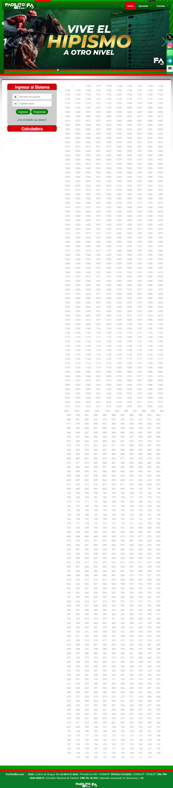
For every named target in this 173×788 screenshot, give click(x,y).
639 (87, 553)
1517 (139, 185)
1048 (129, 389)
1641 (98, 133)
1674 (67, 120)
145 (78, 748)
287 (87, 692)
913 (96, 445)
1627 (139, 137)
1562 (88, 168)
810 (132, 484)
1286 (150, 285)
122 (96, 757)
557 (132, 583)
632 (149, 553)
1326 (150, 267)
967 (105, 423)
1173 (77, 337)
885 (149, 454)
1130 (108, 354)
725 (105, 518)
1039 (119, 393)
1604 (67, 150)
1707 (139, 103)
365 (78, 661)
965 (123, 423)
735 (114, 514)
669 (114, 540)
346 (149, 666)
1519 (119, 185)
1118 (129, 358)
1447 (139, 215)
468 (141, 618)
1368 (129, 250)
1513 (77, 189)
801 (114, 488)
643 (149, 549)
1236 (150, 306)
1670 (108, 120)
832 (132, 475)
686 (158, 532)
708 (158, 523)
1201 (98, 324)
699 (141, 527)
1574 (67, 163)
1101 (98, 367)
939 (158, 432)
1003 (76, 410)
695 (78, 532)
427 (114, 635)
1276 (150, 289)
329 (105, 674)
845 (114, 471)
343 (78, 670)
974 (141, 419)
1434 (67, 224)
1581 (98, 159)
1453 (77, 215)
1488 (129, 198)
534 (141, 592)
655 (141, 545)
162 (123, 739)
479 (141, 614)
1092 (88, 371)
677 (141, 536)
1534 (67, 181)
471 (114, 618)
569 (123, 579)
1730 (108, 94)
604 (105, 566)
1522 (88, 185)
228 (123, 713)
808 (149, 484)
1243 (77, 306)
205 (132, 722)
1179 (119, 332)
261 (123, 700)
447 (132, 627)
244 (78, 709)
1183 (77, 332)
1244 (67, 306)
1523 (77, 185)
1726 (150, 94)
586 (69, 575)
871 (78, 462)
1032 (88, 397)
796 (158, 488)
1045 (160, 389)
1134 (67, 354)
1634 (67, 137)
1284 (67, 289)
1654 (67, 129)
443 (69, 631)
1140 (108, 350)
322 (69, 679)
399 (69, 648)
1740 (108, 90)
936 (87, 436)
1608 (129, 146)
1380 (108, 246)
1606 (150, 146)
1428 (129, 224)
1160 (108, 341)
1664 (67, 124)
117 (141, 757)
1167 (139, 337)
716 (87, 523)
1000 (107, 410)
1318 (129, 272)
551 (87, 588)
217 (123, 718)
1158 (129, 341)
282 (132, 692)
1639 (119, 133)
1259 (119, 298)
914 (87, 445)
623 (132, 558)
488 (158, 610)
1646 (150, 129)
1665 (160, 120)
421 (69, 640)
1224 (67, 315)
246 (158, 705)
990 (96, 415)
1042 (88, 393)
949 (69, 432)
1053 (77, 389)
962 (149, 423)
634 (132, 553)
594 (96, 571)
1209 (119, 319)
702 (114, 527)
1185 (160, 328)
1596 (150, 150)
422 (158, 635)
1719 (119, 99)
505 (105, 605)
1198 (129, 324)
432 (69, 635)
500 (149, 605)
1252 (88, 302)
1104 (67, 367)
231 (96, 713)
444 (158, 627)
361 (114, 661)
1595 (160, 150)
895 (158, 449)
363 (96, 661)
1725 (160, 94)
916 (69, 445)
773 (69, 501)
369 (141, 657)
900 (114, 449)
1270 (108, 293)
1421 (98, 228)
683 (87, 536)
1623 (77, 142)
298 (87, 688)
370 (132, 657)
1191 (98, 328)
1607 (139, 146)
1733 (77, 94)
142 (105, 748)
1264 (67, 298)
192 (149, 726)
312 (158, 679)
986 (132, 415)
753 (149, 506)
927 (69, 441)
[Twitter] (170, 37)
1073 (77, 380)
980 (87, 419)
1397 (139, 237)
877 (123, 458)
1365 (160, 250)
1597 (139, 150)
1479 (119, 202)
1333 (77, 267)
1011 (98, 406)
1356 (150, 254)
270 (141, 696)
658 (114, 545)
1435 (160, 220)
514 (123, 601)
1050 (108, 389)
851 (158, 467)
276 (87, 696)
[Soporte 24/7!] (170, 61)
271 (132, 696)
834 (114, 475)
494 (105, 610)
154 (96, 744)
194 (132, 726)
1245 (160, 302)
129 (123, 752)
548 (114, 588)
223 (69, 718)
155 (87, 744)
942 (132, 432)
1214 (67, 319)
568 (132, 579)
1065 (160, 380)
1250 (108, 302)
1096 (150, 367)
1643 (77, 133)
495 (96, 610)
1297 (139, 280)
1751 (98, 85)
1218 (129, 315)
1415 (160, 228)
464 (78, 623)
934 (105, 436)
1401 (98, 237)
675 (158, 536)
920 (132, 441)
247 (149, 705)
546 (132, 588)
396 (96, 648)
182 (141, 731)
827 (78, 480)
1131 (98, 354)
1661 (98, 124)
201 (69, 726)
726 (96, 518)
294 (123, 688)
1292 (88, 285)
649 (96, 549)
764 (149, 501)
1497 (139, 194)
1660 (108, 124)
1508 (129, 189)
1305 (160, 276)
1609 (119, 146)
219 (105, 718)
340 (105, 670)
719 (158, 518)
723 (123, 518)
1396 (150, 237)
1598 (129, 150)
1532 (88, 181)
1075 (160, 376)
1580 (108, 159)
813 (105, 484)
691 (114, 532)
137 (149, 748)
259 (141, 700)
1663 (77, 124)
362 (105, 661)
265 (87, 700)
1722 (88, 99)
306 (114, 683)
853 (141, 467)
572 (96, 579)
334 (158, 670)
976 (123, 419)
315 (132, 679)
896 (149, 449)
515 (114, 601)
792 (96, 493)
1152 (88, 345)
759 (96, 506)
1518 (129, 185)
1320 (108, 272)
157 (69, 744)
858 (96, 467)
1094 (67, 371)
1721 (98, 99)
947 (87, 432)
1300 (108, 280)
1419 (119, 228)
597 (69, 571)
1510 (108, 189)
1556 (150, 168)
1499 (119, 194)
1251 (98, 302)
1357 (139, 254)
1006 (150, 406)
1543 (77, 176)
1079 (119, 376)
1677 (139, 116)
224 (158, 713)
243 (87, 709)
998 (126, 410)
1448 (129, 215)
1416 (150, 228)
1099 (119, 367)
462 (96, 623)
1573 (77, 163)
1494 (67, 198)
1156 (150, 341)
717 (78, 523)
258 (149, 700)
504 (114, 605)
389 (158, 648)
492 (123, 610)
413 (141, 640)
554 (158, 583)
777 (132, 497)
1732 (88, 94)
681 (105, 536)
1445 (160, 215)
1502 (88, 194)
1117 (139, 358)
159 (149, 739)
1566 (150, 163)
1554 (67, 172)
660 (96, 545)
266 (78, 700)
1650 (108, 129)
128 (132, 752)
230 (105, 713)
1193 (77, 328)
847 (96, 471)
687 (149, 532)
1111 (98, 363)
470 (123, 618)
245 (69, 709)
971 (69, 423)
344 (69, 670)
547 (123, 588)
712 (123, 523)
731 (149, 514)
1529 (119, 181)
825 (96, 480)
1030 (108, 397)
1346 (150, 259)
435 (141, 631)
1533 (77, 181)
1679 (119, 116)
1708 (129, 103)
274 (105, 696)
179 (69, 735)
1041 (98, 393)
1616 (150, 142)
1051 (98, 389)
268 (158, 696)
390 (149, 648)
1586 (150, 155)
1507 (139, 189)
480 (132, 614)
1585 (160, 155)
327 (123, 674)
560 (105, 583)
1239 (119, 306)
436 (132, 631)
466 (158, 618)
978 (105, 419)
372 (114, 657)
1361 (98, 254)
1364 (67, 254)
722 (132, 518)
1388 (129, 241)
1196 (150, 324)
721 (141, 518)
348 (132, 666)
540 (87, 592)
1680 (108, 116)
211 (78, 722)
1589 (119, 155)
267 (69, 700)
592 (114, 571)
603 (114, 566)
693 (96, 532)
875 (141, 458)
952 (141, 428)
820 (141, 480)
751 (69, 510)
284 (114, 692)
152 (114, 744)
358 (141, 661)
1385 (160, 241)
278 (69, 696)
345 (158, 666)
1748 (129, 85)
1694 (67, 112)
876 (132, 458)
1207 (139, 319)
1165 (160, 337)
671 (96, 540)
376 (78, 657)
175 (105, 735)
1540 (108, 176)
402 (141, 644)
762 (69, 506)
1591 (98, 155)
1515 (160, 185)
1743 (77, 90)
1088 (129, 371)
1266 (150, 293)
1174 (67, 337)
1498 (129, 194)
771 (87, 501)
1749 (119, 85)
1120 (108, 358)
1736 (150, 90)
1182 (88, 332)
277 (78, 696)
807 (158, 484)
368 (149, 657)
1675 (160, 116)
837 (87, 475)
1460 (108, 211)
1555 (160, 168)
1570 (108, 163)
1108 (129, 363)
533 (149, 592)
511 (149, 601)
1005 (160, 406)
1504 (67, 194)
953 (132, 428)
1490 (108, 198)
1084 (67, 376)
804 (87, 488)
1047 (139, 389)
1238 (129, 306)
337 (132, 670)
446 (141, 627)
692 (105, 532)
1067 (139, 380)
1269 (119, 293)
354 (78, 666)
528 (96, 596)
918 (149, 441)
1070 (108, 380)
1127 (139, 354)
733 (132, 514)
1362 (88, 254)
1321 (98, 272)
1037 (139, 393)
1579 (119, 159)
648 (105, 549)
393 (123, 648)
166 (87, 739)
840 (158, 471)
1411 (98, 233)
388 (69, 653)
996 (144, 410)
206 (123, 722)
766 (132, 501)
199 (87, 726)
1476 (150, 202)
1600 (108, 150)
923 (105, 441)
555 (149, 583)
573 (87, 579)
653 (158, 545)
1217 (139, 315)
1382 (88, 246)
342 (87, 670)
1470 (108, 207)
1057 (139, 384)
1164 (67, 341)
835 (105, 475)
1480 (108, 202)
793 (87, 493)
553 (69, 588)
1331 (98, 267)
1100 (108, 367)
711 (132, 523)
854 (132, 467)
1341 (98, 263)
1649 (119, 129)
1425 (160, 224)
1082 (88, 376)
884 (158, 454)
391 (141, 648)
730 (158, 514)
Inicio (130, 5)
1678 (129, 116)
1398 (129, 237)
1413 (77, 233)
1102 (88, 367)
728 (78, 518)
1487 (139, 198)
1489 (119, 198)
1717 (139, 99)
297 (96, 688)
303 (141, 683)
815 (87, 484)
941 (141, 432)
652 (69, 549)
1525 (160, 181)
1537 (139, 176)
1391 (98, 241)
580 (123, 575)
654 (149, 545)
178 (78, 735)
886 (141, 454)
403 (132, 644)
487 (69, 614)
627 (96, 558)
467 (149, 618)
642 (158, 549)
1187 (139, 328)
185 (114, 731)
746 (114, 510)
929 (149, 436)
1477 (139, 202)
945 (105, 432)
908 (141, 445)
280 (149, 692)
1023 (77, 402)
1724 (67, 99)
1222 (88, 315)
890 (105, 454)
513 (132, 601)
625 (114, 558)
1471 (98, 207)
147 (158, 744)
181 (149, 731)
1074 (67, 380)
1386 (150, 241)
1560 (108, 168)
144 (87, 748)
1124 (67, 358)
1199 (119, 324)
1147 (139, 345)
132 (96, 752)
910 (123, 445)
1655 (160, 124)
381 (132, 653)
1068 (129, 380)
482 (114, 614)
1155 (160, 341)
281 (141, 692)
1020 (108, 402)
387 (78, 653)
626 (105, 558)
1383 (77, 246)
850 (69, 471)
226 (141, 713)
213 (158, 718)
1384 (67, 246)
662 (78, 545)
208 (105, 722)
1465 (160, 207)
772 (78, 501)
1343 (77, 263)
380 (141, 653)
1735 (160, 90)
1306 (150, 276)
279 (158, 692)
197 (105, 726)
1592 (88, 155)
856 (114, 467)
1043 (77, 393)
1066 (150, 380)
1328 (129, 267)
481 (123, 614)
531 (69, 596)
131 (105, 752)
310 (78, 683)
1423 (77, 228)
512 (141, 601)
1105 (160, 363)
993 (69, 415)
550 (96, 588)
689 (132, 532)
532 (158, 592)
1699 (119, 107)
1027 (139, 397)
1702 (88, 107)
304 (132, 683)
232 (87, 713)
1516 (150, 185)
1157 (139, 341)
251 (114, 705)
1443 (77, 220)
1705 (160, 103)
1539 (119, 176)
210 (87, 722)
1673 (77, 120)
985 (141, 415)
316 (123, 679)
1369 (119, 250)
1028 (129, 397)
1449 (119, 215)
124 (78, 757)
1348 (129, 259)
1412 (88, 233)
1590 (108, 155)
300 (69, 688)
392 (132, 648)
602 (123, 566)
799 (132, 488)
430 (87, 635)
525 (123, 596)
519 (78, 601)
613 (123, 562)
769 (105, 501)
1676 (150, 116)
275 (96, 696)
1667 (139, 120)
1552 (88, 172)
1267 (139, 293)
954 (123, 428)
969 (87, 423)
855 (123, 467)
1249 (119, 302)
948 (78, 432)
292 (141, 688)
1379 (119, 246)
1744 (67, 90)
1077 (139, 376)
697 (158, 527)
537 (114, 592)
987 (123, 415)
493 (114, 610)
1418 (129, 228)
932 (123, 436)
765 (141, 501)
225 (149, 713)
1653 (77, 129)
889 (114, 454)
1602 (88, 150)
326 (132, 674)
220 (96, 718)
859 (87, 467)
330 (96, 674)
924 (96, 441)
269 (149, 696)
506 (96, 605)
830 (149, 475)
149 (141, 744)
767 (123, 501)
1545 (160, 172)
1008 (129, 406)
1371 (98, 250)
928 (158, 436)
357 (149, 661)
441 (87, 631)
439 (105, 631)
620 (158, 558)
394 (114, 648)
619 (69, 562)
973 (149, 419)
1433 (77, 224)
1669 (119, 120)
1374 (67, 250)
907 (149, 445)
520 (69, 601)
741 (158, 510)
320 (87, 679)
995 (153, 410)
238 (132, 709)
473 (96, 618)
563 (78, 583)
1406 (150, 233)
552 (78, 588)
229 (114, 713)
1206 (150, 319)
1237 (139, 306)
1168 (129, 337)
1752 (88, 85)
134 (78, 752)
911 (114, 445)
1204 (67, 324)
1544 (67, 176)
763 (158, 501)
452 (87, 627)
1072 (88, 380)
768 (114, 501)
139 (132, 748)
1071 (98, 380)
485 (87, 614)
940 (149, 432)
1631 (98, 137)
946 (96, 432)
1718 (129, 99)
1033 (77, 397)
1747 (140, 85)
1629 (119, 137)
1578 (129, 159)
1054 (67, 389)
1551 (98, 172)
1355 (160, 254)
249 (132, 705)
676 (149, 536)
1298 (129, 280)
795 (69, 493)
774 (158, 497)
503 (123, 605)
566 (149, 579)
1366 (150, 250)
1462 (88, 211)
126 (149, 752)
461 (105, 623)
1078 (129, 376)
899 (123, 449)
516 (105, 601)
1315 (160, 272)
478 (149, 614)
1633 (77, 137)
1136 (150, 350)
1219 (119, 315)
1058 (129, 384)
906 (158, 445)
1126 (150, 354)
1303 (77, 280)
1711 (98, 103)
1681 (98, 116)
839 (69, 475)
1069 (119, 380)
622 (141, 558)
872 (69, 462)
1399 (119, 237)
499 (158, 605)
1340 (108, 263)
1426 (150, 224)
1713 (77, 103)
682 (96, 536)
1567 (139, 163)
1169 (119, 337)
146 (69, 748)
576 (158, 575)
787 (141, 493)
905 (69, 449)
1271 (98, 293)
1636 (150, 133)
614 (114, 562)
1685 (160, 112)
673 (78, 540)
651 (78, 549)
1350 (108, 259)
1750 (109, 85)
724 (114, 518)
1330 (108, 267)
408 (87, 644)
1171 (98, 337)
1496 (150, 194)
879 (105, 458)
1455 (160, 211)
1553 (77, 172)
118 (132, 757)
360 (123, 661)
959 (78, 428)
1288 (129, 285)
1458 (129, 211)
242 (96, 709)
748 (96, 510)
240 (114, 709)
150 (132, 744)
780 (105, 497)
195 (123, 726)
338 (123, 670)
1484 (67, 202)
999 (117, 410)
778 (123, 497)
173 (123, 735)
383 (114, 653)
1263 (77, 298)
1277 (139, 289)
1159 (119, 341)
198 (96, 726)
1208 (129, 319)
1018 (129, 402)
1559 (119, 168)
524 (132, 596)
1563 (77, 168)
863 (149, 462)
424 (141, 635)
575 (69, 579)
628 (87, 558)
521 (158, 596)
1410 (108, 233)
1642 (88, 133)
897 (141, 449)
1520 (108, 185)
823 (114, 480)
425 (132, 635)
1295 (160, 280)
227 (132, 713)
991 (87, 415)
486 (78, 614)
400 (158, 644)
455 (158, 623)
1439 (119, 220)
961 (158, 423)
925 (87, 441)
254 (87, 705)
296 (105, 688)
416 (114, 640)
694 (87, 532)
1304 (67, 280)
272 (123, 696)
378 (158, 653)
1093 (77, 371)
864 (141, 462)
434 (149, 631)
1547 (139, 172)
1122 (88, 358)
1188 (129, 328)
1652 (88, 129)
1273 (77, 293)
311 (69, 683)
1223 (77, 315)
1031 (98, 397)
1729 (119, 94)
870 (87, 462)
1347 (139, 259)
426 (123, 635)
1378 (129, 246)
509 (69, 605)
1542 (88, 176)
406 (105, 644)
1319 (119, 272)
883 (69, 458)
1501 (98, 194)
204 (141, 722)
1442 (88, 220)
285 (105, 692)
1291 (98, 285)
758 (105, 506)
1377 (139, 246)
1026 (150, 397)
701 (123, 527)
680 (114, 536)
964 (132, 423)
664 (158, 540)
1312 (88, 276)
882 (78, 458)
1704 (67, 107)
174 (114, 735)
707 (69, 527)
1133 (77, 354)
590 (132, 571)
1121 (98, 358)
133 (87, 752)
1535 (160, 176)
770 (96, 501)
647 (114, 549)
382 (123, 653)
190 (69, 731)
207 (114, 722)
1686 (150, 112)
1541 (98, 176)
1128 (129, 354)
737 (96, 514)
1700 (108, 107)
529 (87, 596)
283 (123, 692)
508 (78, 605)
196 (114, 726)
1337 (139, 263)
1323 (77, 272)
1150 (108, 345)
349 (123, 666)
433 (158, 631)
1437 (139, 220)
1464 (67, 211)
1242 (88, 306)
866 (123, 462)
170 (149, 735)
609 (158, 562)
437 (123, 631)
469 (132, 618)
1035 (160, 393)
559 (114, 583)
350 (114, 666)
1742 (88, 90)
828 (69, 480)
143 (96, 748)
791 (105, 493)
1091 (98, 371)
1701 (98, 107)
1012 (88, 406)
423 (149, 635)
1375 (160, 246)
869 (96, 462)
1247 (139, 302)
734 (123, 514)
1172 (88, 337)
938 (69, 436)
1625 (160, 137)
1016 (150, 402)
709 (149, 523)
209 (96, 722)
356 (158, 661)
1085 (160, 371)
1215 (160, 315)
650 (87, 549)
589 (141, 571)
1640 (108, 133)
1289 (119, 285)
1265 (160, 293)
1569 (119, 163)
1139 (119, 350)
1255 (160, 298)
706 (78, 527)
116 (149, 757)
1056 (150, 384)
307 (105, 683)
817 (69, 484)
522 (149, 596)
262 (114, 700)
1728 (129, 94)
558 (123, 583)
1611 (98, 146)
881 (87, 458)
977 (114, 419)
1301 (98, 280)
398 (78, 648)
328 (114, 674)
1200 (108, 324)
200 (78, 726)
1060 (108, 384)
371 (123, 657)
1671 (98, 120)
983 (158, 415)
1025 (160, 397)
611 (141, 562)
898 (132, 449)
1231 (98, 311)
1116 (150, 358)
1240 (108, 306)
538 (105, 592)
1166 (150, 337)
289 (69, 692)
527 (105, 596)
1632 (88, 137)
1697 (139, 107)
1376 (150, 246)
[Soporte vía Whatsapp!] (170, 53)
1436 (150, 220)
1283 (77, 289)
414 (132, 640)
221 (87, 718)
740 (69, 514)
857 (105, 467)
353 (87, 666)
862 (158, 462)
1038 (129, 393)
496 (87, 610)
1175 (160, 332)
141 (114, 748)
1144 (67, 350)
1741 (98, 90)
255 (78, 705)
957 (96, 428)
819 (149, 480)
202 (158, 722)
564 (69, 583)
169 (158, 735)
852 (149, 467)
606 (87, 566)
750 (78, 510)
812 (114, 484)
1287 (139, 285)
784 (69, 497)
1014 (67, 406)
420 (78, 640)
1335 (160, 263)
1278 (129, 289)
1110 (108, 363)
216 (132, 718)
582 (105, 575)
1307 (139, 276)
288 (78, 692)
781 (96, 497)
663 (69, 545)
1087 (139, 371)
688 (141, 532)
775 (149, 497)
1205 (160, 319)
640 (78, 553)
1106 (150, 363)
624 (123, 558)
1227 (139, 311)
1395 (160, 237)
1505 (160, 189)
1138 (129, 350)
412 (149, 640)
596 (78, 571)
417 (105, 640)
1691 (98, 112)
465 (69, 623)
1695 (160, 107)
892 (87, 454)
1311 (98, 276)
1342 (88, 263)
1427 (139, 224)
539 (96, 592)
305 (123, 683)
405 (114, 644)
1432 (88, 224)
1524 (67, 185)
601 (132, 566)
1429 (119, 224)
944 (114, 432)
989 (105, 415)
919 (141, 441)
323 (158, 674)
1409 (119, 233)
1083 (77, 376)
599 (149, 566)
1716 (150, 99)
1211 (98, 319)
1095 (160, 367)
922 (114, 441)
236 (149, 709)
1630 (108, 137)
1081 (98, 376)
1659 (119, 124)
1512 (88, 189)
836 (96, 475)
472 (105, 618)
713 (114, 523)
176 (96, 735)
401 (149, 644)
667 (132, 540)
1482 (88, 202)
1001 (97, 410)
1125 (160, 354)
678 (132, 536)
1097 (139, 367)
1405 (160, 233)
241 (105, 709)
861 (69, 467)
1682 (88, 116)
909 (132, 445)
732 (141, 514)
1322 (88, 272)
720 (149, 518)
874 (149, 458)
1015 (160, 402)
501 (141, 605)
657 (123, 545)
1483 (77, 202)
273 (114, 696)
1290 (108, 285)
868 (105, 462)
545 (141, 588)
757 (114, 506)
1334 (67, 267)
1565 (160, 163)
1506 (150, 189)
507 (87, 605)
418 (96, 640)
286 (96, 692)
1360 (108, 254)
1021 (98, 402)
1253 (77, 302)
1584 (67, 159)
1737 (139, 90)
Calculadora (32, 128)
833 (123, 475)
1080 (108, 376)
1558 (129, 168)
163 (114, 739)
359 (132, 661)
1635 (160, 133)
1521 (98, 185)
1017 (139, 402)
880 (96, 458)
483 (105, 614)
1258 (129, 298)
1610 (108, 146)
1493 (77, 198)
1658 (129, 124)
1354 (67, 259)
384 (105, 653)
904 (78, 449)
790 (114, 493)
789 (123, 493)
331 (87, 674)
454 (69, 627)
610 (149, 562)
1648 (129, 129)
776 (141, 497)
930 (141, 436)
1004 (66, 410)
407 (96, 644)
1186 (150, 328)
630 (69, 558)
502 (132, 605)
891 (96, 454)
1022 (88, 402)
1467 (139, 207)
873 (158, 458)
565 (158, 579)
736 (105, 514)
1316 (150, 272)
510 (158, 601)
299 (78, 688)
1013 (77, 406)
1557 (139, 168)
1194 (67, 328)
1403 (77, 237)
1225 (160, 311)
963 (141, 423)
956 (105, 428)
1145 (160, 345)
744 (132, 510)
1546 (150, 172)
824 (105, 480)
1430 (108, 224)
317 (114, 679)
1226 (150, 311)
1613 (77, 146)
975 (132, 419)
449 (114, 627)
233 (78, 713)
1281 (98, 289)
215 (141, 718)
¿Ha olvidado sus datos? (32, 120)
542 (69, 592)
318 (105, 679)
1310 (108, 276)
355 (69, 666)
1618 (129, 142)
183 (132, 731)
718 (69, 523)
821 (132, 480)
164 (105, 739)
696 (69, 532)
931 (132, 436)
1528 (129, 181)
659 (105, 545)
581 (114, 575)
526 (114, 596)
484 (96, 614)
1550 (108, 172)
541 (78, 592)
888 (123, 454)
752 (158, 506)
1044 (67, 393)
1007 (139, 406)
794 (78, 493)
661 (87, 545)
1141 (98, 350)
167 (78, 739)
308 (96, 683)
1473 (77, 207)
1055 (160, 384)
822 (123, 480)
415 (123, 640)
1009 (119, 406)
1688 (129, 112)
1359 (119, 254)
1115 (160, 358)
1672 (88, 120)
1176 (150, 332)
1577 (139, 159)
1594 (67, 155)
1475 (160, 202)
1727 (139, 94)
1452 (88, 215)
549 (105, 588)
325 (141, 674)
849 (78, 471)
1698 (129, 107)
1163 (77, 341)
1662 (88, 124)
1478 (129, 202)
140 (123, 748)
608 (69, 566)
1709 (119, 103)
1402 (88, 237)
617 (87, 562)
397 (87, 648)
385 (96, 653)
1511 (98, 189)
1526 (150, 181)
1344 (67, 263)
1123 (77, 358)
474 (87, 618)
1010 (108, 406)
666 (141, 540)
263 (105, 700)
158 (158, 739)
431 (78, 635)
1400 (108, 237)
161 (132, 739)
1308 (129, 276)
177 (87, 735)
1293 (77, 285)
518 (87, 601)
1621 (98, 142)
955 (114, 428)
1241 (98, 306)
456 (149, 623)
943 (123, 432)
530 (78, 596)
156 (78, 744)
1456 (150, 211)
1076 (150, 376)
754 (141, 506)
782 (87, 497)
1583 (77, 159)
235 (158, 709)
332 (78, 674)
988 (114, 415)
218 (114, 718)
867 (114, 462)
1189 (119, 328)
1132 (88, 354)
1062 (88, 384)
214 (149, 718)
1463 (77, 211)
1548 (129, 172)
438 (114, 631)
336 (141, 670)
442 (78, 631)
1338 (129, 263)
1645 (160, 129)
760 (87, 506)
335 (149, 670)
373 (105, 657)
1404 (67, 237)
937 (78, 436)
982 (69, 419)
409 (78, 644)
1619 (119, 142)
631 (158, 553)
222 (78, 718)
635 (123, 553)
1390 (108, 241)
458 (132, 623)
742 (149, 510)
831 (141, 475)
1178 (129, 332)
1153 (77, 345)
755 (132, 506)
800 (123, 488)
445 (149, 627)
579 (132, 575)
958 (87, 428)
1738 (129, 90)
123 (87, 757)
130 (114, 752)
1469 (119, 207)
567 (141, 579)
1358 (129, 254)
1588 (129, 155)
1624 (67, 142)
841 (149, 471)
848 (87, 471)
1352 (88, 259)
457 (141, 623)
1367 (139, 250)
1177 (139, 332)
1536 (150, 176)
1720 (108, 99)
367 (158, 657)
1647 (139, 129)
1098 (129, 367)
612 (132, 562)
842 (141, 471)
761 (78, 506)
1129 (119, 354)
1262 (88, 298)
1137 (139, 350)
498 (69, 610)
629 (78, 558)
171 (141, 735)
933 (114, 436)
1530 (108, 181)
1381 (98, 246)
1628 (129, 137)
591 (123, 571)
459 (123, 623)
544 (149, 588)
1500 (108, 194)
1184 (67, 332)
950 (158, 428)
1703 (77, 107)
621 (149, 558)
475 (78, 618)
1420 (108, 228)
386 (87, 653)
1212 (88, 319)
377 (69, 657)
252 (105, 705)
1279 (119, 289)
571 (105, 579)
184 (123, 731)
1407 (139, 233)
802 (105, 488)
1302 (88, 280)
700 (132, 527)
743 (141, 510)
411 (158, 640)
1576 (150, 159)
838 (78, 475)
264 (96, 700)
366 (69, 661)
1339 (119, 263)
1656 (150, 124)
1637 (139, 133)
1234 (67, 311)
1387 (139, 241)
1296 (150, 280)
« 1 (71, 85)
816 (78, 484)
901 (105, 449)
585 (78, 575)
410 (69, 644)
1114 (67, 363)
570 (114, 579)
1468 (129, 207)
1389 (119, 241)
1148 (129, 345)
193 (141, 726)
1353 (77, 259)
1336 (150, 263)
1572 (88, 163)
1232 (88, 311)
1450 (108, 215)
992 (78, 415)
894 (69, 454)
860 (78, 467)
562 (87, 583)
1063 (77, 384)
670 (105, 540)
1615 (160, 142)
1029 (119, 397)
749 (87, 510)
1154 (67, 345)
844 (123, 471)
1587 (139, 155)
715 (96, 523)
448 (123, 627)
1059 (119, 384)
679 (123, 536)
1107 (139, 363)
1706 (150, 103)
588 (149, 571)
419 (87, 640)
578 (141, 575)
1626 (150, 137)
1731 (98, 94)
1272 (88, 293)
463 (87, 623)
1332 (88, 267)
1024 (67, 402)
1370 (108, 250)
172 (132, 735)
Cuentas (161, 5)
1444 (67, 220)
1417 (139, 228)
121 (105, 757)
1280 (108, 289)
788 (132, 493)
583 (96, 575)
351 (105, 666)
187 (96, 731)
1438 (129, 220)
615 (105, 562)
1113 (77, 363)
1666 (150, 120)
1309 (119, 276)
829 (158, 475)
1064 (67, 384)
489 (149, 610)
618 (78, 562)
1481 (98, 202)
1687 (139, 112)
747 (105, 510)
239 (123, 709)
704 (96, 527)
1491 (98, 198)
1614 (67, 146)
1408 (129, 233)
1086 (150, 371)
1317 (139, 272)
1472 (88, 207)
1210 (108, 319)
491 (132, 610)
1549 (119, 172)
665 (149, 540)
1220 (108, 315)
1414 (67, 233)
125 (158, 752)
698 (149, 527)
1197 (139, 324)
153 (105, 744)
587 (158, 571)
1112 (88, 363)
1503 (77, 194)
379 (149, 653)
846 (105, 471)
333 (69, 674)
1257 (139, 298)
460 (114, 623)
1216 (150, 315)
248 (141, 705)
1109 (119, 363)
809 (141, 484)
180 (158, 731)
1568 (129, 163)
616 (96, 562)
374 (96, 657)
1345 (160, 259)
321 (78, 679)
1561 (98, 168)
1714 (67, 103)
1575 (160, 159)
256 (69, 705)
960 (69, 428)
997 (135, 410)
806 (69, 488)
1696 (150, 107)
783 (78, 497)
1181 (98, 332)
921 (123, 441)
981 (78, 419)
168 (69, 739)
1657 (139, 124)
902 (96, 449)
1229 (119, 311)
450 (105, 627)
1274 (67, 293)
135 (69, 752)
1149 (119, 345)
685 (69, 536)
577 (149, 575)
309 (87, 683)
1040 (108, 393)
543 (158, 588)
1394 (67, 241)
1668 (129, 120)
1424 (67, 228)
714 (105, 523)
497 (78, 610)
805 (78, 488)
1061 (98, 384)
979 (96, 419)
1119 (119, 358)
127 (141, 752)
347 (141, 666)
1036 (150, 393)
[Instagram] (170, 45)
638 (96, 553)
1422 (88, 228)
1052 (88, 389)
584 (87, 575)
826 (87, 480)
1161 (98, 341)
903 (87, 449)
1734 (67, 94)
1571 (98, 163)
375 (87, 657)
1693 (77, 112)
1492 (88, 198)
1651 (98, 129)
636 (114, 553)
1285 (160, 285)
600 (141, 566)
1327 (139, 267)
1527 (139, 181)
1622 (88, 142)
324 (149, 674)
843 (132, 471)
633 (141, 553)
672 (87, 540)
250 (123, 705)
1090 (108, 371)
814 (96, 484)
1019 (119, 402)
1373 (77, 250)
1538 (129, 176)
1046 (150, 389)
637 (105, 553)
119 (123, 757)
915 (78, 445)
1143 (77, 350)
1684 (67, 116)
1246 (150, 302)
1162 (88, 341)
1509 (119, 189)
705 (87, 527)
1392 (88, 241)
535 (132, 592)
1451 (98, 215)
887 (132, 454)
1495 (160, 194)
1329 (119, 267)
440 (96, 631)
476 (69, 618)
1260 (108, 298)
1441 (98, 220)
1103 (77, 367)
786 (149, 493)
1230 (108, 311)
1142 (88, 350)
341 (96, 670)
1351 (98, 259)
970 (78, 423)
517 (96, 601)
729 (69, 518)
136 (158, 748)
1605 (160, 146)
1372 (88, 250)
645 (132, 549)
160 (141, 739)
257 (158, 700)
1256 (150, 298)
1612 (88, 146)
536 (123, 592)
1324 (67, 272)
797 (149, 488)
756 (123, 506)
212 (69, 722)
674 (69, 540)
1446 (150, 215)
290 (158, 688)
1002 (87, 410)
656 (132, 545)
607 (78, 566)
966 (114, 423)
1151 (98, 345)
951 (149, 428)
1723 (77, 99)
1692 (88, 112)
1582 (88, 159)
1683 (77, 116)
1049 (119, 389)
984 (149, 415)
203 (149, 722)
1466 (150, 207)
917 (158, 441)
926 (78, 441)
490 (141, 610)
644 (141, 549)
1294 (67, 285)
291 (149, 688)
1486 (150, 198)
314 (141, 679)
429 (96, 635)
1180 (108, 332)
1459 (119, 211)
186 (105, 731)
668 (123, 540)
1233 (77, 311)
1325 (160, 267)
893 (78, 454)
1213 (77, 319)
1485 (160, 198)
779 (114, 497)
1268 (129, 293)
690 (123, 532)
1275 (160, 289)
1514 (67, 189)
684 (78, 536)
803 (96, 488)
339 (114, 670)
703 (105, 527)
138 (141, 748)
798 (141, 488)
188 (87, 731)
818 (158, 480)
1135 (160, 350)
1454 (67, 215)
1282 (88, 289)
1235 (160, 306)
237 (141, 709)
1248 (129, 302)
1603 (77, 150)
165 (96, 739)
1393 (77, 241)
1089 (119, 371)
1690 (108, 112)
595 (87, 571)
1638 (129, 133)
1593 (77, 155)
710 (141, 523)
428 (105, 635)
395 (105, 648)
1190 (108, 328)
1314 (67, 276)
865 (132, 462)
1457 (139, 211)
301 (158, 683)
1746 (150, 85)
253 (96, 705)
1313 (77, 276)
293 (132, 688)
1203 (77, 324)
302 (149, 683)
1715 (160, 99)
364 (87, 661)
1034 (67, 397)
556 (141, 583)
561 (96, 583)
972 (158, 419)
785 (158, 493)
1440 (108, 220)
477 (158, 614)
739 (78, 514)
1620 (108, 142)
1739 (119, 90)
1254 (67, 302)
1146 (150, 345)
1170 (108, 337)
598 (158, 566)
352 (96, 666)
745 (123, 510)
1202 (88, 324)
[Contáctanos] (170, 68)
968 (96, 423)
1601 (98, 150)
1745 (160, 85)
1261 (98, 298)
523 (141, 596)
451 (96, 627)
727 (87, 518)
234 (69, 713)
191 (158, 726)
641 (69, 553)
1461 (98, 211)
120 (114, 757)
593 (105, 571)
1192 (88, 328)
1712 (88, 103)
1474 (67, 207)
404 (123, 644)
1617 (139, 142)
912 (105, 445)
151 (123, 744)
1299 (119, 280)
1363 (77, 254)
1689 (119, 112)
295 (114, 688)
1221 (98, 315)
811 (123, 484)
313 (149, 679)
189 (78, 731)
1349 (119, 259)
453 (78, 627)
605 (96, 566)
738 (87, 514)
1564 (67, 168)
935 (96, 436)
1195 (160, 324)
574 (78, 579)
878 (114, 458)
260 (132, 700)
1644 (67, 133)
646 (123, 549)
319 (96, 679)
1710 (108, 103)
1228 (129, 311)
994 (162, 410)
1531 (98, 181)
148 (149, 744)
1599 (119, 150)
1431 (98, 224)
